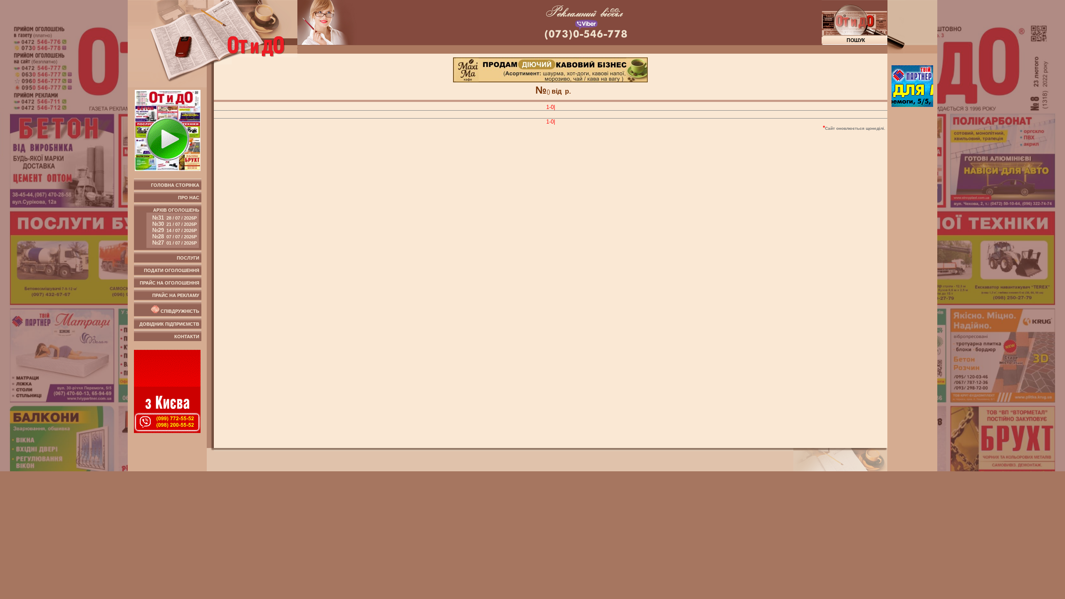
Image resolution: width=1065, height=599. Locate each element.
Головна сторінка (175, 185)
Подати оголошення (171, 270)
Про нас (188, 197)
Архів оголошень (175, 227)
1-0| (550, 107)
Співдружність (179, 311)
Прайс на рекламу (175, 295)
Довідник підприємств (169, 324)
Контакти (186, 336)
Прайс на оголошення (169, 282)
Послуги (188, 257)
